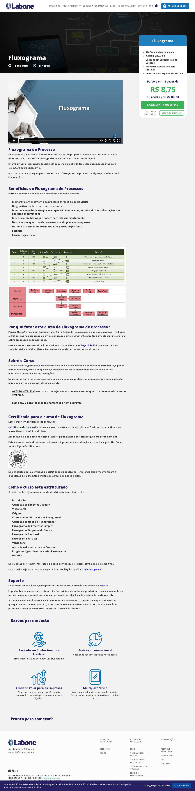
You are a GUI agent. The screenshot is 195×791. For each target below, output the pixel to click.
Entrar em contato (50, 778)
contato (103, 585)
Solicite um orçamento (171, 113)
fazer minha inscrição (162, 104)
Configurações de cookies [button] (157, 785)
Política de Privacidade (92, 784)
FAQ (151, 6)
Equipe (103, 753)
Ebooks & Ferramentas (95, 6)
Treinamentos (70, 6)
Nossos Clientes (127, 6)
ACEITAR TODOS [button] (181, 785)
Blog (112, 6)
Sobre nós (54, 6)
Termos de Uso (168, 755)
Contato (142, 6)
